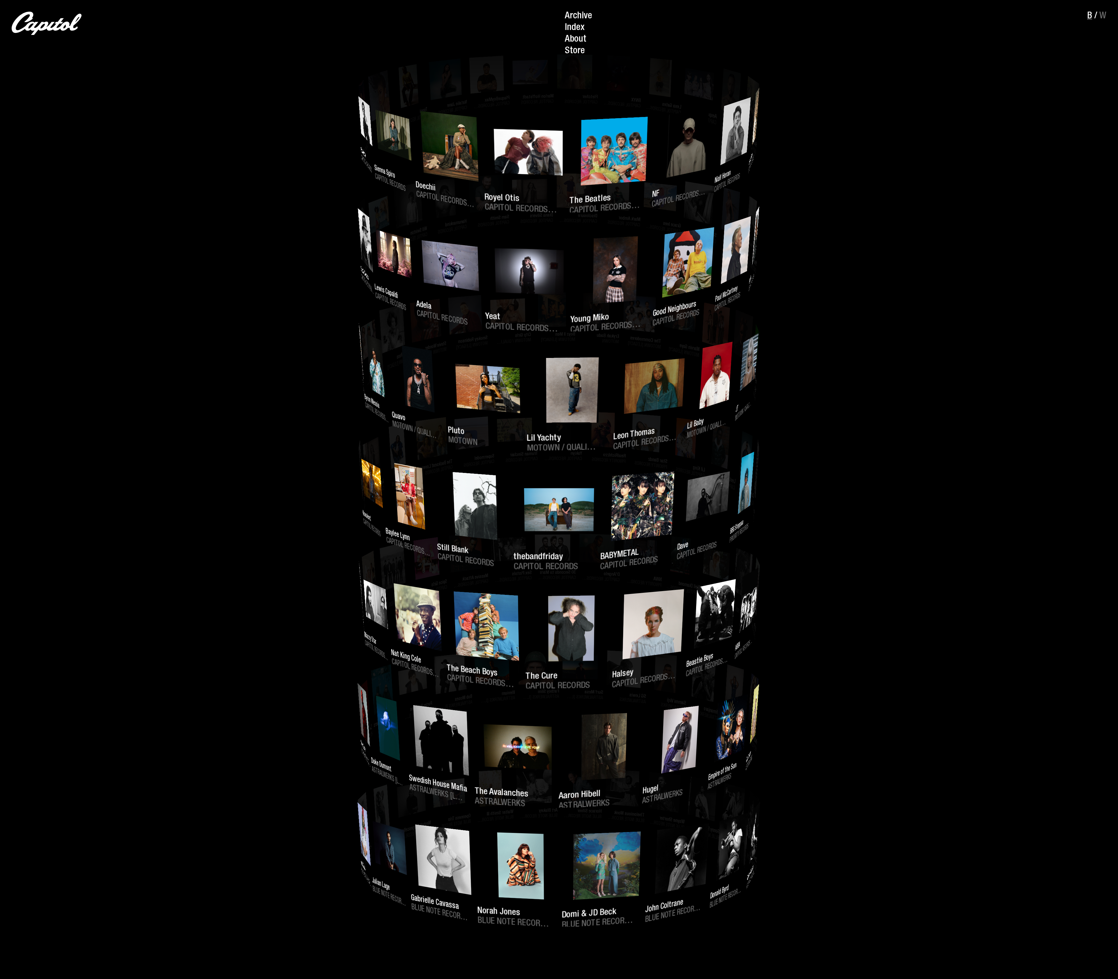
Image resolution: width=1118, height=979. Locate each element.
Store (575, 51)
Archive (578, 16)
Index (575, 28)
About (575, 39)
